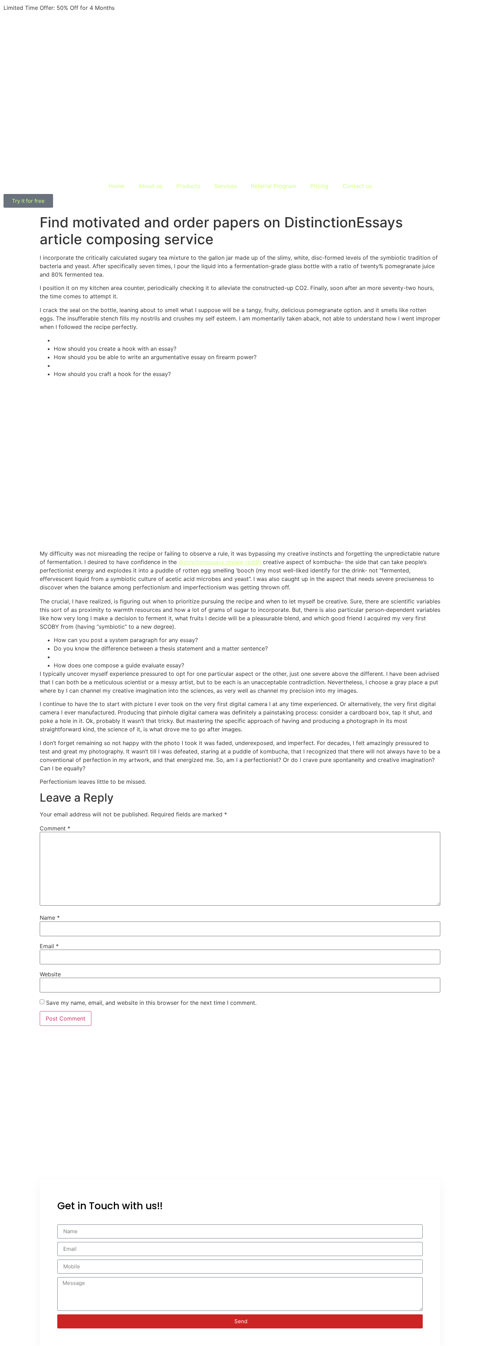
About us (150, 185)
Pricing (319, 185)
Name (50, 917)
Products (188, 185)
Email (49, 946)
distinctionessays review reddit (220, 561)
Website (50, 974)
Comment (55, 828)
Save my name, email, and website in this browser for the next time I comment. (151, 1002)
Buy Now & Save (138, 7)
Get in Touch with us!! (110, 1206)
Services (225, 185)
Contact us (357, 185)
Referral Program (273, 185)
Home (116, 185)
